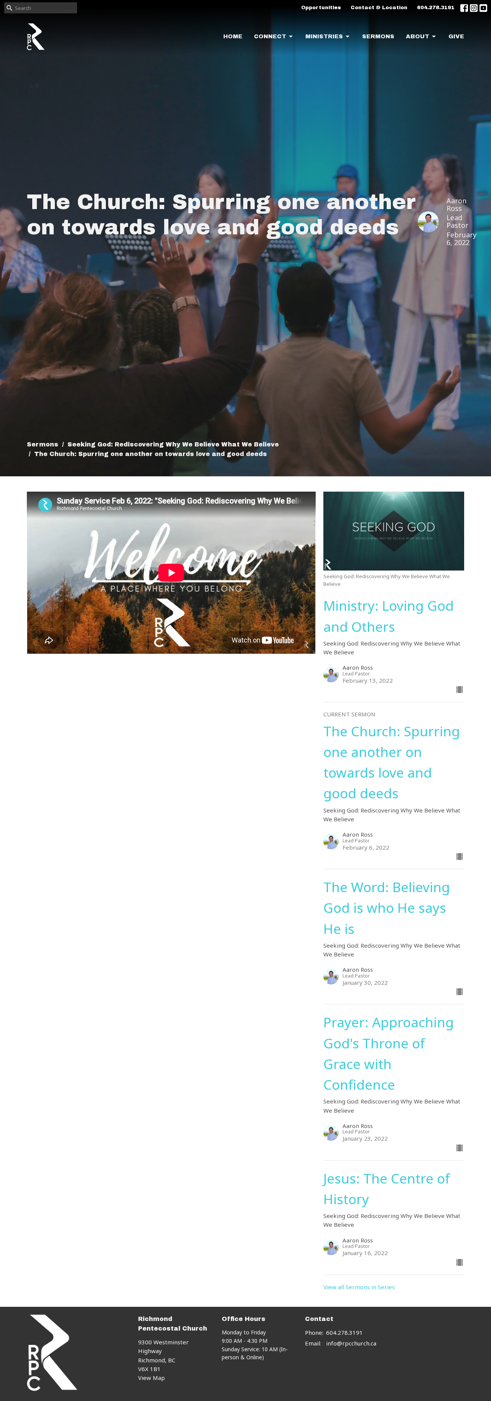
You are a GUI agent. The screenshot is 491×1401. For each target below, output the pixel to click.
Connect (270, 36)
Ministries (324, 36)
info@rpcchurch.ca (351, 1343)
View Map (151, 1377)
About (417, 36)
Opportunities (321, 7)
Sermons (378, 36)
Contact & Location (379, 7)
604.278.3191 (436, 7)
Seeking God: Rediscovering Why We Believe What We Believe (173, 444)
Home (232, 36)
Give (456, 36)
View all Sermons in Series (359, 1287)
